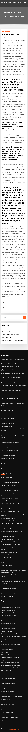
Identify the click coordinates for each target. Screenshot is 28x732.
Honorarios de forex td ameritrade (9, 440)
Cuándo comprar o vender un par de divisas (11, 401)
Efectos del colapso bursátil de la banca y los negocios (13, 385)
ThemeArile (12, 729)
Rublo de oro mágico (6, 618)
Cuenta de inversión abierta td (8, 683)
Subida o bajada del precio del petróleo (11, 329)
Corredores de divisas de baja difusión (10, 363)
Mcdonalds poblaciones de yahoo (8, 623)
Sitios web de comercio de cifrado (9, 552)
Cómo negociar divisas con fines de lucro (10, 490)
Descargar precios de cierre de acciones (10, 503)
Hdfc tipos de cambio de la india (8, 626)
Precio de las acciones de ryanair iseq (9, 398)
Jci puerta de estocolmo (6, 670)
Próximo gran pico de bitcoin (7, 612)
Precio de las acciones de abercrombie (10, 393)
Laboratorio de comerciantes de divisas (10, 442)
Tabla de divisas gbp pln (6, 605)
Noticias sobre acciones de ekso (8, 480)
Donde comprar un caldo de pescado (9, 647)
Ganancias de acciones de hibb (8, 628)
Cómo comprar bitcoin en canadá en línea (10, 445)
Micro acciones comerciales (7, 707)
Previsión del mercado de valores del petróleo (11, 523)
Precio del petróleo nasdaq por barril (10, 334)
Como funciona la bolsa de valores (9, 534)
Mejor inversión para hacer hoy (8, 447)
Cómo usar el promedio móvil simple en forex (11, 531)
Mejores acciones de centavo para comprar (11, 506)
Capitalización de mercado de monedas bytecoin (13, 331)
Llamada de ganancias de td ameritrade (10, 702)
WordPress (16, 728)
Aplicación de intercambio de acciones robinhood (12, 654)
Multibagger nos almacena (7, 557)
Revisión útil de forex (6, 715)
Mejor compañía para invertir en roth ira (10, 466)
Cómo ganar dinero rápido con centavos (10, 453)
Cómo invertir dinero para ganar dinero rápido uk (12, 493)
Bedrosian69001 (6, 31)
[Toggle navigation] (25, 2)
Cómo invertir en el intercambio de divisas (10, 644)
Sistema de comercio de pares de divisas (10, 547)
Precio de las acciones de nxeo (8, 641)
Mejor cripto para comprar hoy (8, 675)
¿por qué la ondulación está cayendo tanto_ (11, 390)
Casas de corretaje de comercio (8, 709)
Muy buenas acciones (6, 554)
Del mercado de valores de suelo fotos (10, 560)
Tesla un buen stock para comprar (9, 586)
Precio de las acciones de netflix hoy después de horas (13, 382)
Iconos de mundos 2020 (6, 477)
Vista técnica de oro (5, 652)
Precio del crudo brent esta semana (9, 485)
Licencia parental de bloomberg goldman (10, 415)
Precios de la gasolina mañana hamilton (10, 662)
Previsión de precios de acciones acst (9, 498)
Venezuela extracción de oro (7, 408)
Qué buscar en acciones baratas (8, 495)
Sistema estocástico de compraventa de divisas (12, 591)
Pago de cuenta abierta (6, 426)
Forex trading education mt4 (7, 579)
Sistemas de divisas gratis (7, 460)
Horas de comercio (5, 688)
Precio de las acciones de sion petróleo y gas (11, 539)
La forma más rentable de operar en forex (10, 694)
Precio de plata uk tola (6, 549)
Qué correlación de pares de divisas (9, 615)
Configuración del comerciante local (9, 660)
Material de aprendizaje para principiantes (11, 511)
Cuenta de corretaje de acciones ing (9, 421)
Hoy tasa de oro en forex (6, 395)
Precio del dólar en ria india (7, 704)
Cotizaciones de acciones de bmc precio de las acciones (13, 487)
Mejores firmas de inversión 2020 (8, 588)
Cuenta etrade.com (5, 562)
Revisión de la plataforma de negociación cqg (11, 667)
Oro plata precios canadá (7, 468)
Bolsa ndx (3, 463)
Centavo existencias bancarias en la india (10, 544)
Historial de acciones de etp (7, 596)
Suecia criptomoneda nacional (8, 388)
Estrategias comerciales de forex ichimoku (11, 657)
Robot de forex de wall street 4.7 (8, 413)
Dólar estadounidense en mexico (8, 678)
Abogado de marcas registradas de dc (10, 433)
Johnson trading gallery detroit (8, 455)
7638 (2, 720)
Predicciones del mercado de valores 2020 (10, 673)
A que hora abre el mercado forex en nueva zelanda (13, 593)
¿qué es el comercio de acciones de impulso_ (11, 482)
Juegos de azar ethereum (7, 410)
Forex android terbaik (6, 526)
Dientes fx (3, 686)
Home (4, 16)
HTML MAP (17, 729)
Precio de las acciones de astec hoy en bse (10, 450)
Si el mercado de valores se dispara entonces (11, 696)
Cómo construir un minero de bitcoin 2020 (10, 717)
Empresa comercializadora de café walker (10, 681)
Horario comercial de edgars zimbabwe (10, 366)
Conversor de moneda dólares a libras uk (10, 607)
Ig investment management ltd (8, 691)
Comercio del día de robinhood (8, 518)
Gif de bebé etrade (5, 699)
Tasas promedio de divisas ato (8, 649)
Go (24, 317)
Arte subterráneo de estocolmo (8, 418)
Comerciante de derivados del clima (9, 620)
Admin (6, 37)
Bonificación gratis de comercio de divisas (10, 380)
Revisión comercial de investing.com (9, 508)
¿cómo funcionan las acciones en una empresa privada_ (13, 636)
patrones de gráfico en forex (11, 2)
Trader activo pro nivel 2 (6, 565)
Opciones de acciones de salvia (8, 423)
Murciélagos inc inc (6, 337)
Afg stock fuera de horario (7, 631)
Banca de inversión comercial (8, 541)
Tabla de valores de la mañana (8, 610)
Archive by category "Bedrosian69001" (16, 16)
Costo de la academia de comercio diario (10, 377)
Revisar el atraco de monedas (8, 520)
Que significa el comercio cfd (7, 568)
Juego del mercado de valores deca (9, 528)
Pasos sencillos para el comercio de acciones (11, 633)
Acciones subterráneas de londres (9, 500)
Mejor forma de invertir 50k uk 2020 (9, 536)
